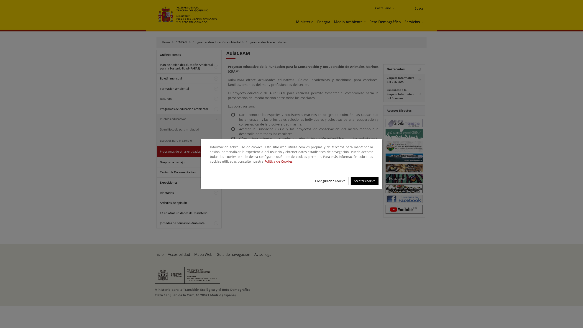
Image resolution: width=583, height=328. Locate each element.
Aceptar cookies (364, 181)
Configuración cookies (330, 181)
